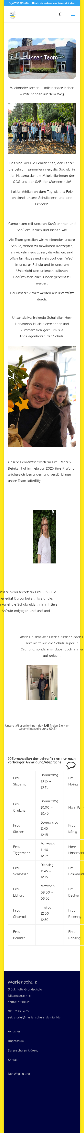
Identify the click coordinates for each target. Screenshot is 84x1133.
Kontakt (13, 1060)
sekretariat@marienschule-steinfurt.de (34, 1017)
